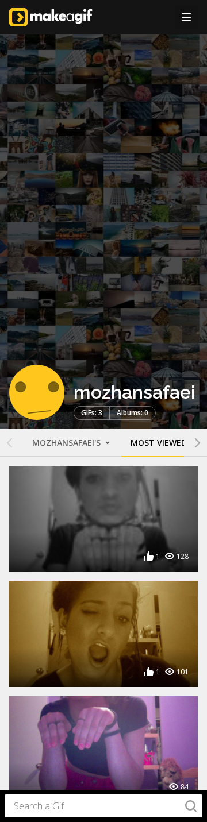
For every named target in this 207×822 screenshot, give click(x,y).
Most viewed (159, 442)
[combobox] (103, 805)
